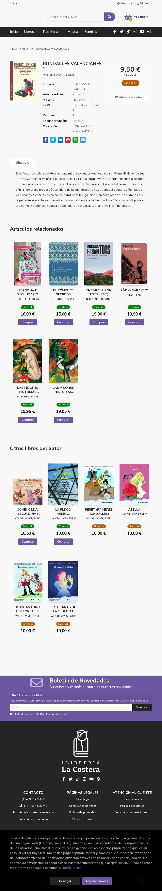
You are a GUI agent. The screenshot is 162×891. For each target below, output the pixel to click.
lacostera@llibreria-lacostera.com (34, 812)
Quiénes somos (132, 799)
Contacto (15, 3)
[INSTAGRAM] (135, 32)
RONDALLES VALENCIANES (83, 128)
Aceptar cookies (97, 881)
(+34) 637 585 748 (35, 806)
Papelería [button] (51, 31)
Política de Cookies (83, 819)
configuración (71, 867)
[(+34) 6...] (149, 32)
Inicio (13, 48)
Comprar (28, 322)
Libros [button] (29, 31)
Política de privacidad (82, 812)
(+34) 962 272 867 (33, 799)
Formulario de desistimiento (132, 812)
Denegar (65, 881)
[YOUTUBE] (142, 32)
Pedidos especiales (132, 806)
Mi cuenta (146, 3)
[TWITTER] (121, 32)
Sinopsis (22, 162)
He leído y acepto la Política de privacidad (40, 714)
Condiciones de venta (82, 806)
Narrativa (27, 48)
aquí (38, 867)
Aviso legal (83, 799)
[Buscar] (109, 16)
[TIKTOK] (128, 32)
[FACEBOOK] (115, 32)
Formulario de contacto (33, 819)
